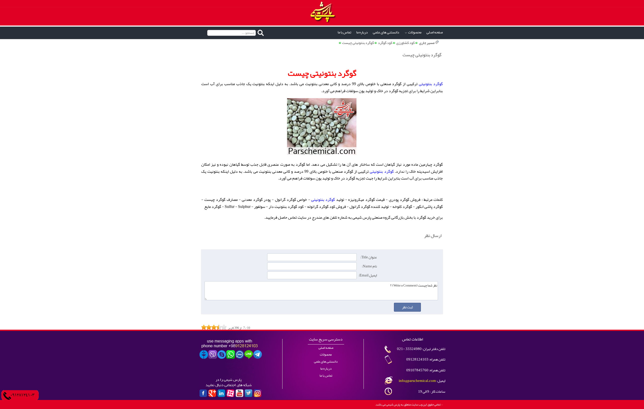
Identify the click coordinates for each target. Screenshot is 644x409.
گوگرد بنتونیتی (431, 84)
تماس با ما (344, 32)
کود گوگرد (385, 42)
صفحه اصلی (434, 32)
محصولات (414, 32)
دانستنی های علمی (386, 32)
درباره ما (362, 32)
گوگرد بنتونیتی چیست (358, 42)
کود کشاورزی (405, 42)
